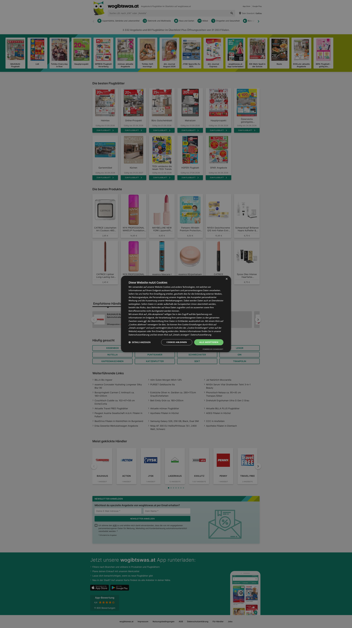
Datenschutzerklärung (201, 334)
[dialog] (176, 314)
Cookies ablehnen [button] (177, 342)
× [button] (227, 279)
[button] (140, 342)
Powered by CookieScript (213, 349)
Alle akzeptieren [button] (208, 342)
